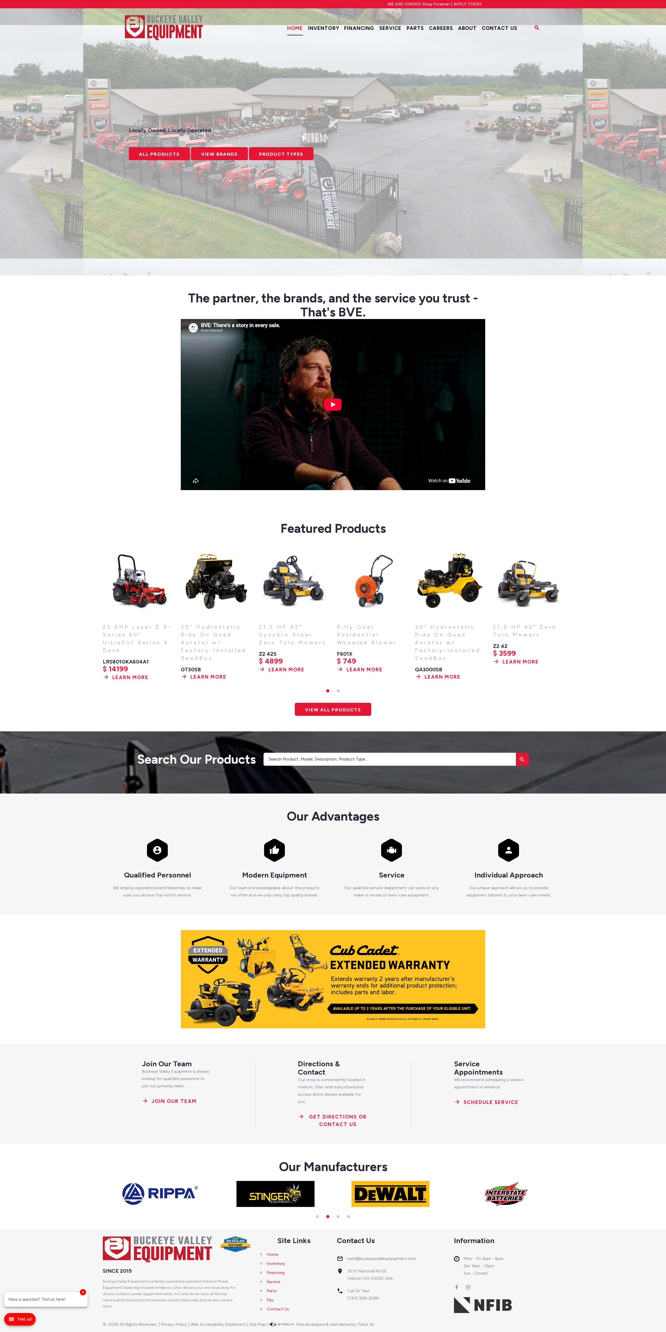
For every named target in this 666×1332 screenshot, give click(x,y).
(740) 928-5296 (363, 1298)
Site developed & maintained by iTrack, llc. (335, 1324)
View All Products (333, 710)
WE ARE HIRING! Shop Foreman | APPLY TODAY (337, 4)
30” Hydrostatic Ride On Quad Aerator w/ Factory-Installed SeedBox (136, 642)
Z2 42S (189, 654)
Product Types (281, 154)
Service (390, 28)
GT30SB (113, 669)
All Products (159, 154)
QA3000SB (350, 669)
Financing (359, 28)
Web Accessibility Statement (218, 1324)
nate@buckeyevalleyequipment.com (381, 1258)
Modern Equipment (274, 874)
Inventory (323, 28)
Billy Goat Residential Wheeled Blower (289, 635)
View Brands (219, 154)
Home (295, 28)
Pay (270, 1299)
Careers (441, 28)
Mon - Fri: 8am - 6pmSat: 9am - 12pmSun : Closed (483, 1266)
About (467, 28)
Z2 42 (422, 646)
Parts (415, 28)
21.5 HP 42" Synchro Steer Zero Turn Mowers (214, 635)
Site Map (257, 1324)
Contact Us (499, 28)
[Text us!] (20, 1321)
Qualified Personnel (157, 874)
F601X (266, 654)
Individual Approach (509, 874)
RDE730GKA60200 (516, 646)
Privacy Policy (174, 1324)
